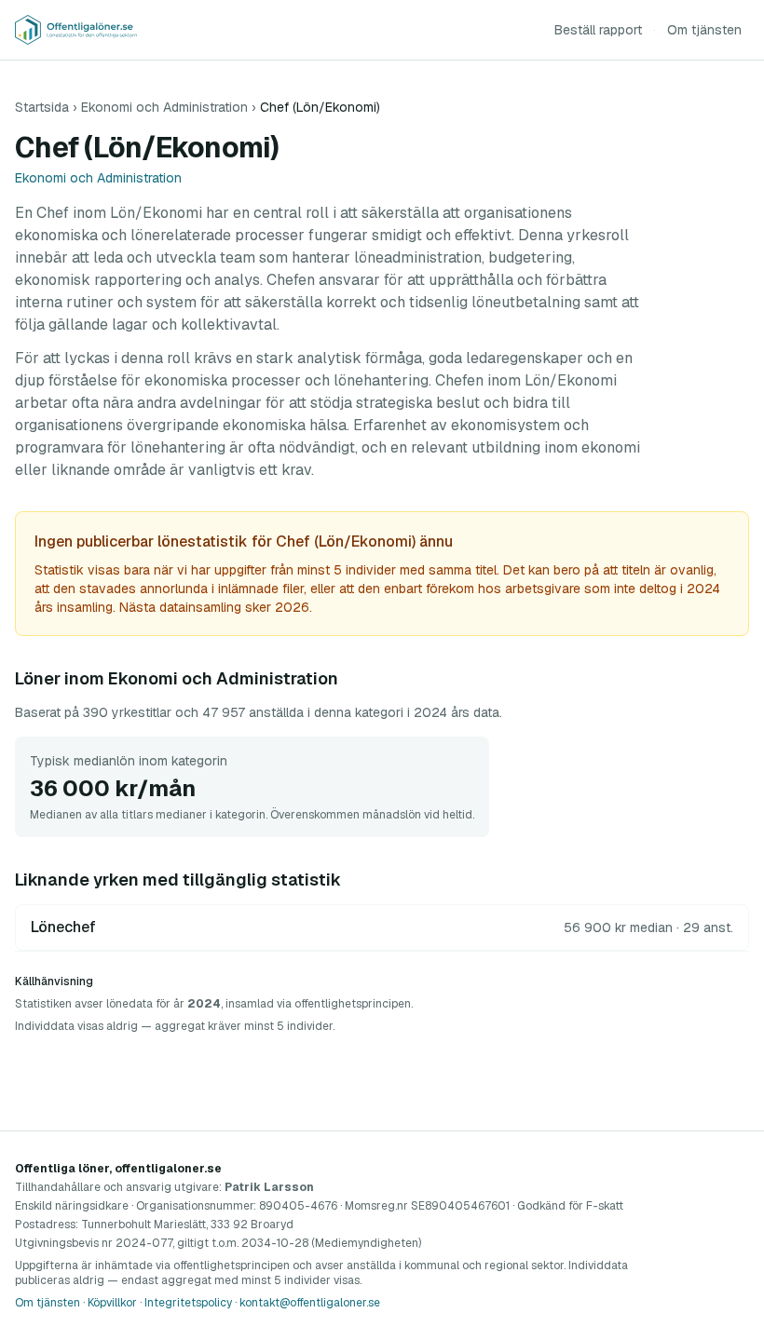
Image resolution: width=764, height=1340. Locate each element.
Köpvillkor (112, 1302)
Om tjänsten (704, 29)
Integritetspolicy (188, 1302)
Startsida (42, 107)
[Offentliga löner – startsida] (76, 30)
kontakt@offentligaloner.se (309, 1302)
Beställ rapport (598, 29)
